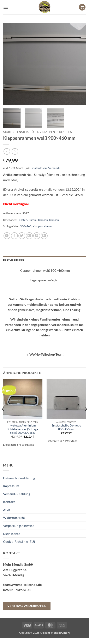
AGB (6, 510)
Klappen (65, 132)
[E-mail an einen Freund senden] (29, 235)
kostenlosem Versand (45, 168)
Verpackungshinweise (18, 526)
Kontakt (9, 502)
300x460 (25, 226)
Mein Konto (11, 534)
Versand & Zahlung (16, 494)
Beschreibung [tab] (13, 260)
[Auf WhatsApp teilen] (7, 235)
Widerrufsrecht (14, 517)
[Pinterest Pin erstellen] (36, 235)
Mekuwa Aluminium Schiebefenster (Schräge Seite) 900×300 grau (22, 429)
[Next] (79, 64)
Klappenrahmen (42, 226)
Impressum (11, 486)
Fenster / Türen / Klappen (35, 132)
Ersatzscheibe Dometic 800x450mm (66, 427)
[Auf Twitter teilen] (21, 235)
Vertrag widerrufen (26, 605)
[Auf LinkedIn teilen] (44, 235)
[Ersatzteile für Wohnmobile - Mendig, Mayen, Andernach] (44, 7)
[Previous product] (15, 151)
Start (7, 132)
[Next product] (7, 151)
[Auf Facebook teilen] (14, 235)
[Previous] (10, 64)
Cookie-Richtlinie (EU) (19, 541)
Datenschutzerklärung (19, 478)
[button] (5, 7)
